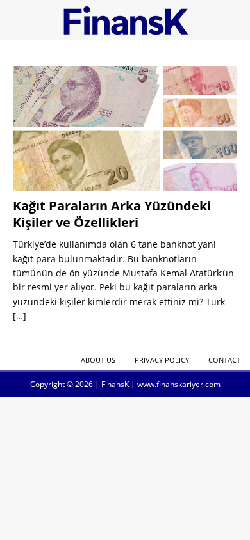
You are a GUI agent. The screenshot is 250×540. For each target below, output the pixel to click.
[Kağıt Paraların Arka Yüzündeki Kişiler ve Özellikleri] (125, 128)
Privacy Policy (162, 360)
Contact (224, 360)
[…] (19, 316)
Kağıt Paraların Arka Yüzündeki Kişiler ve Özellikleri (112, 214)
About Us (98, 360)
